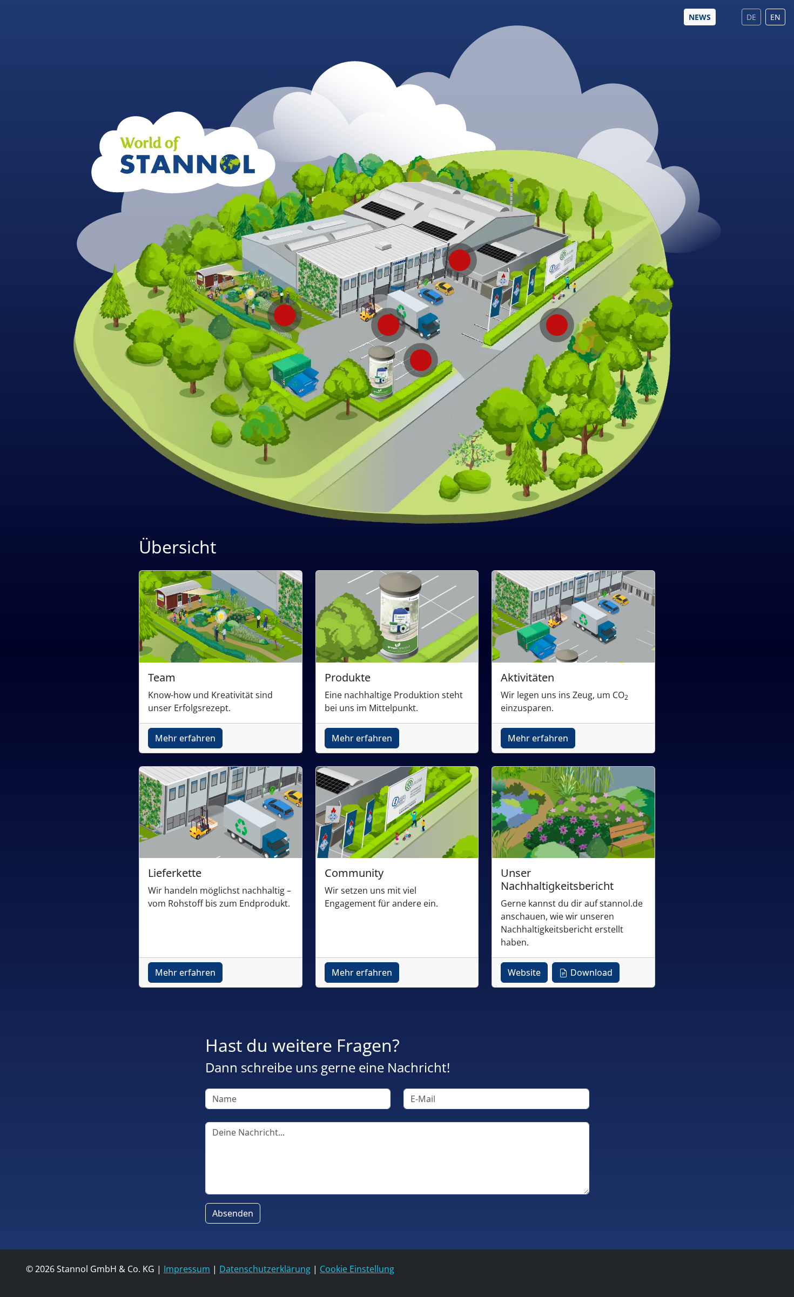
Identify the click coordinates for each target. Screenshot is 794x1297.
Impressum (187, 1269)
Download (590, 972)
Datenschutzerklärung (265, 1269)
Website (524, 972)
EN (775, 17)
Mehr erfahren (185, 738)
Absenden (232, 1213)
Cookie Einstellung (357, 1269)
